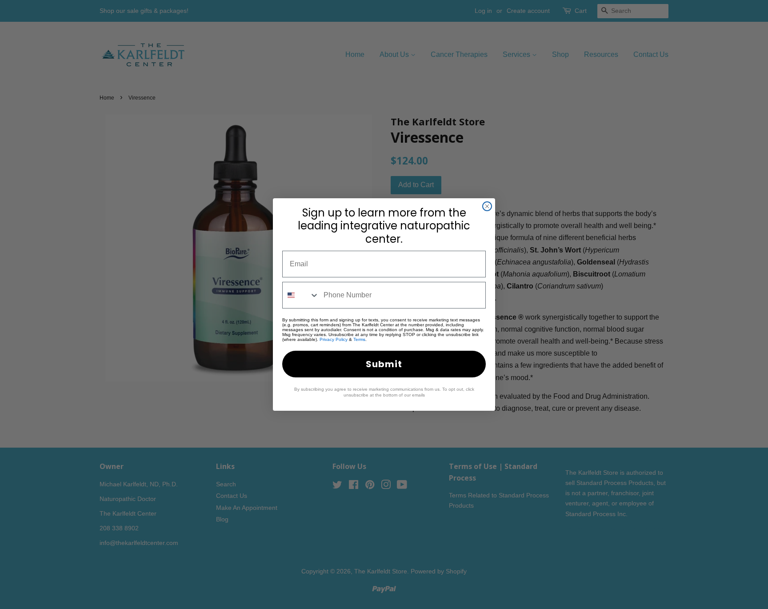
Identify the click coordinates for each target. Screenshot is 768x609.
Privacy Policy (334, 339)
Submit (384, 364)
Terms (359, 339)
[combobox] (301, 295)
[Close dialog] (487, 206)
